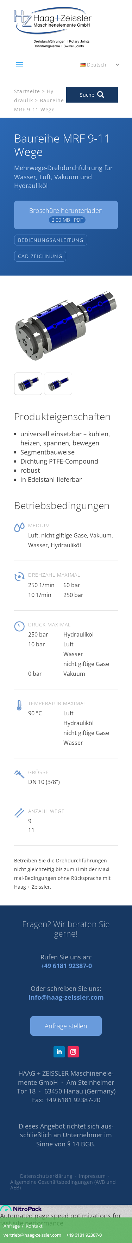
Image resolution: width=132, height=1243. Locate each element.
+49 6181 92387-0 (66, 965)
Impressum (92, 1176)
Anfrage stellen (66, 1026)
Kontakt (34, 1226)
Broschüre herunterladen (66, 214)
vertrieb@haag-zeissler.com (32, 1235)
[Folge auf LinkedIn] (59, 1051)
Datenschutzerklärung (46, 1176)
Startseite (27, 91)
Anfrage (12, 1226)
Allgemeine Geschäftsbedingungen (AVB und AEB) (63, 1185)
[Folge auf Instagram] (73, 1051)
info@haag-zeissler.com (66, 997)
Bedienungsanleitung (50, 240)
